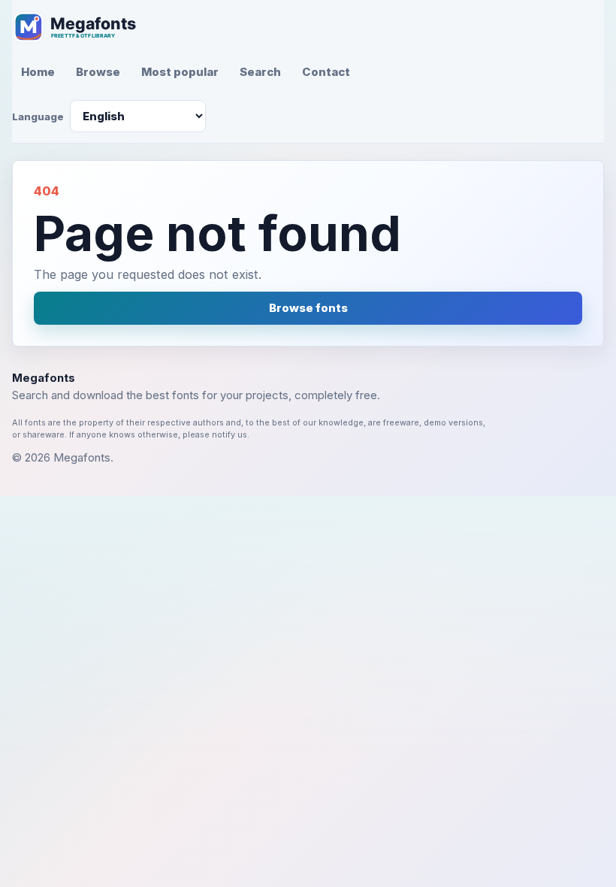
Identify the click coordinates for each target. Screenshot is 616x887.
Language (38, 116)
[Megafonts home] (83, 27)
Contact (326, 72)
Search (260, 72)
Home (38, 72)
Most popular (180, 72)
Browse (98, 72)
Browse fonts (308, 308)
